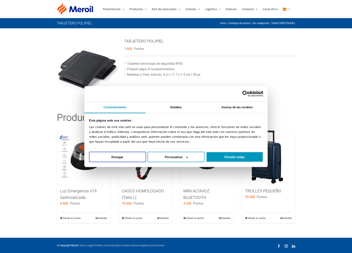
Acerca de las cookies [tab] (237, 107)
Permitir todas (234, 157)
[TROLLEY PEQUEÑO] (268, 157)
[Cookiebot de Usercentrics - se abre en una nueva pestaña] (245, 94)
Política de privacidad (107, 245)
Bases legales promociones (148, 245)
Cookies (126, 245)
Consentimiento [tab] (114, 107)
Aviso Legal (86, 245)
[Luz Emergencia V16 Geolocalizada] (83, 157)
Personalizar (174, 157)
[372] (87, 69)
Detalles (102, 218)
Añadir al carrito (72, 218)
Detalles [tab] (176, 107)
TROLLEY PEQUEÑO (263, 190)
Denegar (117, 157)
